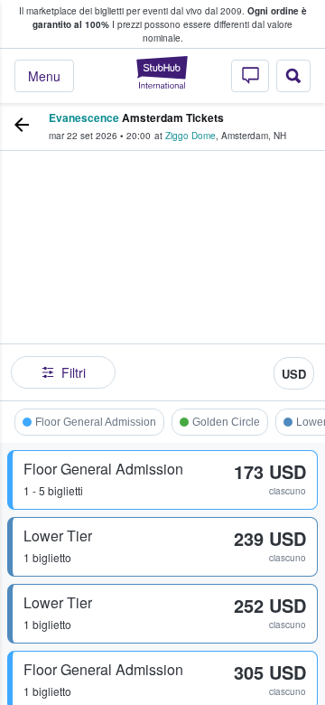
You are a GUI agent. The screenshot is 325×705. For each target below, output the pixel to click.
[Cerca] (293, 76)
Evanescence (84, 117)
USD (294, 373)
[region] (162, 271)
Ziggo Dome (190, 135)
